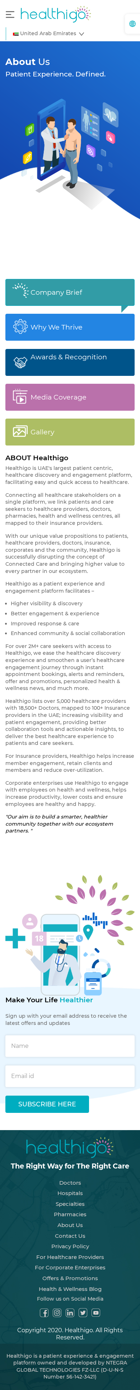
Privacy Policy (70, 1246)
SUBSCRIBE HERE (47, 1104)
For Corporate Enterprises (70, 1267)
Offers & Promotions (70, 1278)
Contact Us (70, 1235)
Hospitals (70, 1193)
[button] (48, 33)
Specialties (70, 1203)
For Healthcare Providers (70, 1257)
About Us (70, 1225)
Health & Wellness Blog (70, 1289)
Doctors (70, 1182)
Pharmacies (70, 1214)
